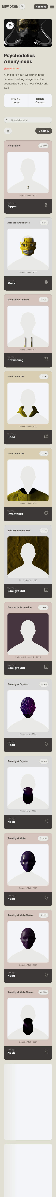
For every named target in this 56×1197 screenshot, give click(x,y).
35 (45, 223)
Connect (41, 6)
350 (45, 607)
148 (45, 146)
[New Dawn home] (10, 6)
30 (45, 376)
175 (45, 300)
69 (45, 684)
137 (45, 915)
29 (45, 453)
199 (45, 992)
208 (45, 838)
